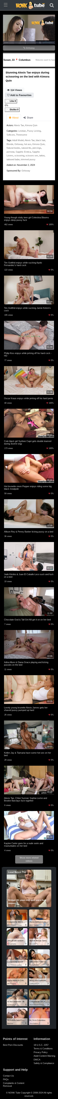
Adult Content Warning (44, 1056)
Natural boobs (13, 148)
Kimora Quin (31, 125)
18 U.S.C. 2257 (41, 1045)
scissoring (19, 155)
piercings (36, 148)
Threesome (21, 134)
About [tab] (15, 117)
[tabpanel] (29, 149)
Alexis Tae (19, 125)
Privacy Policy (41, 1052)
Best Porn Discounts (13, 1045)
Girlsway (30, 48)
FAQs (6, 1079)
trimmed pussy (28, 159)
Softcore (11, 134)
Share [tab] (29, 117)
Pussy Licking (34, 131)
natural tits (26, 148)
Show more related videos (29, 859)
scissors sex (32, 155)
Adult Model (18, 140)
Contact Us (8, 1075)
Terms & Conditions (43, 1048)
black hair (40, 140)
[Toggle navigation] (6, 5)
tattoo (42, 155)
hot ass (27, 144)
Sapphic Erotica (23, 152)
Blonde (10, 144)
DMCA (37, 1059)
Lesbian (22, 131)
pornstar (10, 152)
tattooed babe (13, 159)
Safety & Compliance (44, 1063)
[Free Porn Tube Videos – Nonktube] (29, 5)
